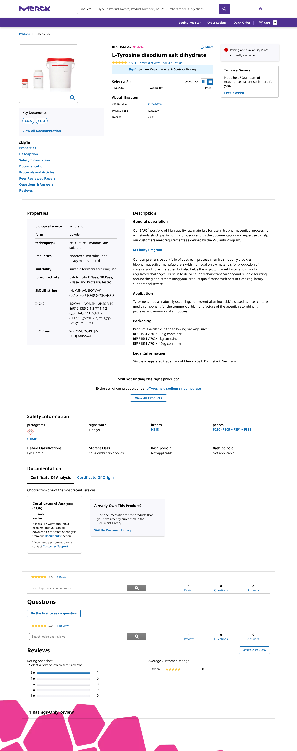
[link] (38, 577)
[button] (189, 23)
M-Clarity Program (147, 250)
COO (41, 121)
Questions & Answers (36, 184)
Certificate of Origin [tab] (95, 477)
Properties (27, 148)
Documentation (31, 166)
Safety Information (34, 160)
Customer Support (55, 546)
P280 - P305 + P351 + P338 (232, 429)
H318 (155, 429)
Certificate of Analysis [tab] (51, 477)
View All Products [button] (148, 398)
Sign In (133, 69)
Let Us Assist (234, 93)
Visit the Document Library (112, 530)
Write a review (150, 63)
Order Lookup (217, 22)
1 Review (64, 577)
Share (209, 47)
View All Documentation (41, 131)
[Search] (224, 9)
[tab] (28, 34)
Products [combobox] (85, 9)
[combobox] (153, 9)
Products (24, 34)
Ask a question (173, 63)
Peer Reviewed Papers (37, 178)
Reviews (26, 190)
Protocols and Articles (36, 172)
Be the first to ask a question (54, 613)
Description (28, 154)
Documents (53, 536)
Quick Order (242, 22)
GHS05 (32, 439)
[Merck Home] (34, 8)
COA (28, 121)
